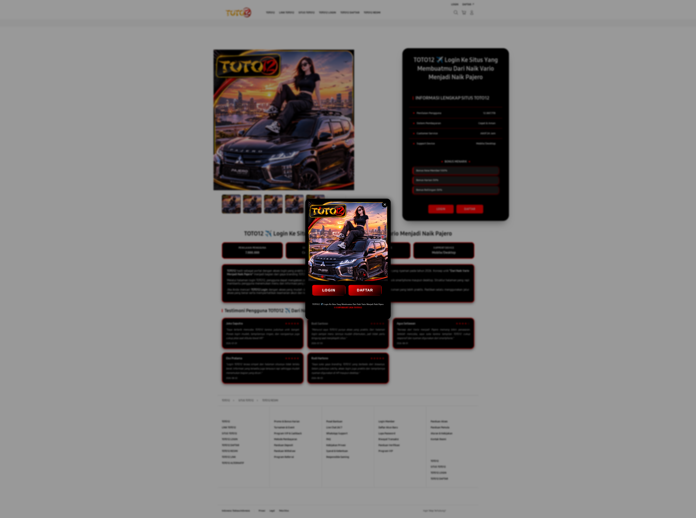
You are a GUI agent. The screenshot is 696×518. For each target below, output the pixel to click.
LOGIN (328, 290)
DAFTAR (365, 290)
